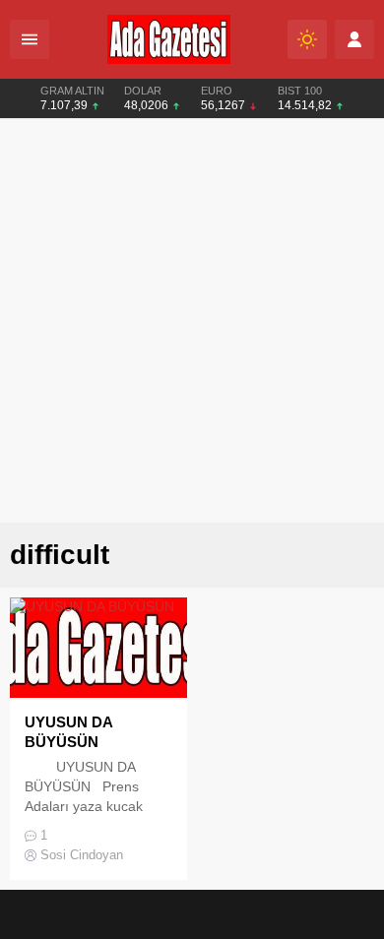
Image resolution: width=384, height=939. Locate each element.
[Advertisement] (192, 321)
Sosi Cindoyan (81, 854)
